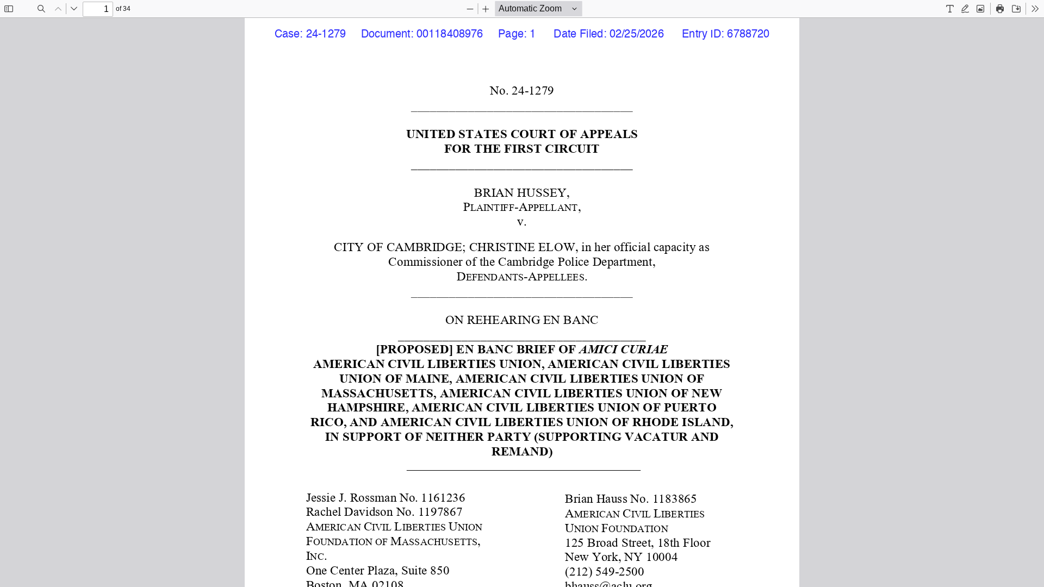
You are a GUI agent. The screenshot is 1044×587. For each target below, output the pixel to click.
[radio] (950, 8)
